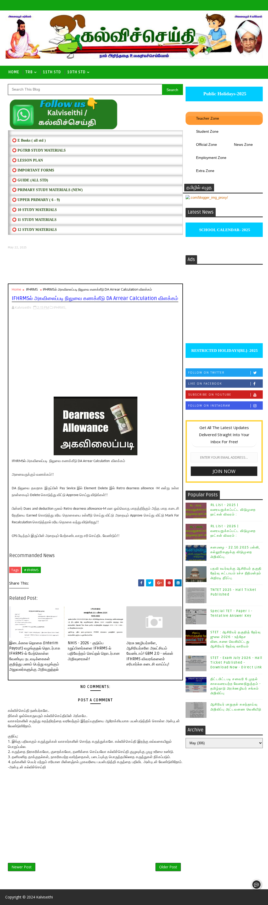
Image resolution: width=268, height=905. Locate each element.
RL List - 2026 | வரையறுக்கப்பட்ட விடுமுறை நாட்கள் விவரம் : (233, 531)
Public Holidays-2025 (224, 93)
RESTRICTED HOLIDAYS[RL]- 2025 (224, 350)
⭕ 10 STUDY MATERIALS (34, 210)
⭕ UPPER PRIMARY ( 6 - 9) (36, 200)
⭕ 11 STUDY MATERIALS (34, 220)
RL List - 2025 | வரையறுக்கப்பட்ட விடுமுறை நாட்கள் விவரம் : (233, 510)
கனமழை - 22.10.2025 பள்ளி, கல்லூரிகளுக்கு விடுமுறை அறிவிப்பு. (235, 552)
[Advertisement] (95, 266)
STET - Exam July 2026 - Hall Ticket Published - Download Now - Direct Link (236, 662)
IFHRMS (32, 289)
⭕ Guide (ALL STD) (30, 180)
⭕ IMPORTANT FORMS (33, 170)
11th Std (52, 72)
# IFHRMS (31, 570)
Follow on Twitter (206, 372)
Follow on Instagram (209, 405)
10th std (76, 72)
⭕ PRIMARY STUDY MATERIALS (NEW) (47, 190)
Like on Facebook (205, 383)
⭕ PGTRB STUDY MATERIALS (39, 150)
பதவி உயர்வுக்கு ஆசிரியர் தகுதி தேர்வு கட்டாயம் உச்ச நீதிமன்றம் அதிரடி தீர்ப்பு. (236, 573)
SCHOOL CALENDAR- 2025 (224, 230)
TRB (29, 72)
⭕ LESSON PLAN (27, 160)
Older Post (168, 866)
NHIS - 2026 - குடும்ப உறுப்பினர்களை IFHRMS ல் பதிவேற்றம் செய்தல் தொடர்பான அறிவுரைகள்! (94, 651)
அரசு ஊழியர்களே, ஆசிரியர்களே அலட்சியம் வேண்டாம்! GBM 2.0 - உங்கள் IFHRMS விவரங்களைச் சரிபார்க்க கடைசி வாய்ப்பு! (149, 654)
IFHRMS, (60, 307)
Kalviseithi (44, 897)
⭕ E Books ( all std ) (29, 140)
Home (13, 72)
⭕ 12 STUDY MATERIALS (34, 230)
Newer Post (22, 866)
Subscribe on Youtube (209, 394)
